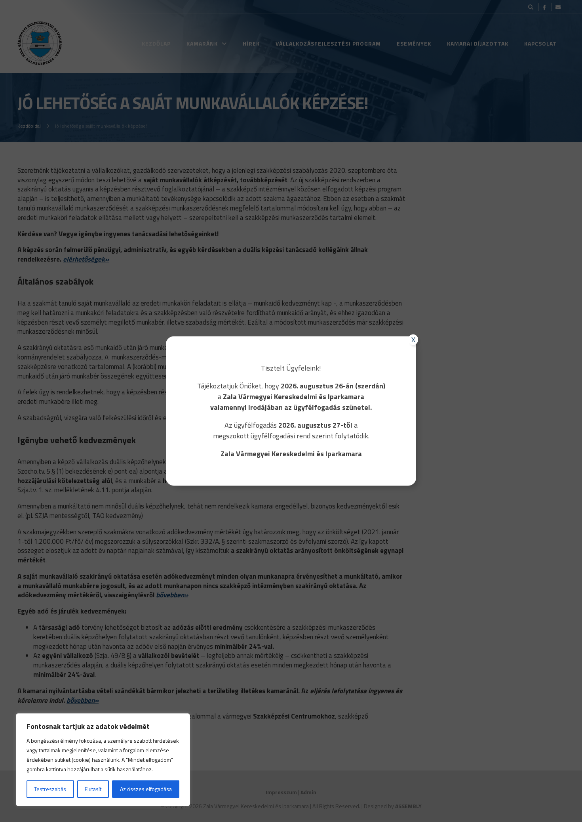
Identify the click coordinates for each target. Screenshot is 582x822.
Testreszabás (50, 789)
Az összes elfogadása (146, 789)
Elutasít (93, 789)
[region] (103, 759)
